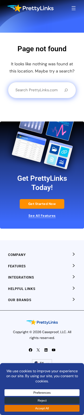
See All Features (42, 216)
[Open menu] (73, 8)
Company (17, 255)
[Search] (66, 90)
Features (17, 266)
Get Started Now (42, 204)
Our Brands (19, 300)
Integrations (21, 277)
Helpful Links (21, 289)
